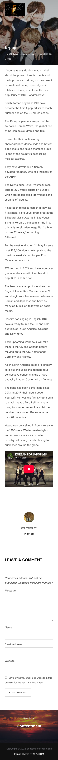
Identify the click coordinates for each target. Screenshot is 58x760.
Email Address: (14, 644)
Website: (10, 660)
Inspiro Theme (21, 754)
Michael (13, 54)
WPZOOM (38, 754)
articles (29, 54)
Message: (10, 590)
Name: (9, 627)
